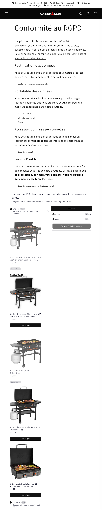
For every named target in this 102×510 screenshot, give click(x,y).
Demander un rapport (25, 152)
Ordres (20, 122)
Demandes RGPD (24, 114)
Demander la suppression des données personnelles (36, 186)
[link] (25, 315)
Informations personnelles (27, 118)
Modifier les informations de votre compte (33, 84)
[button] (6, 13)
